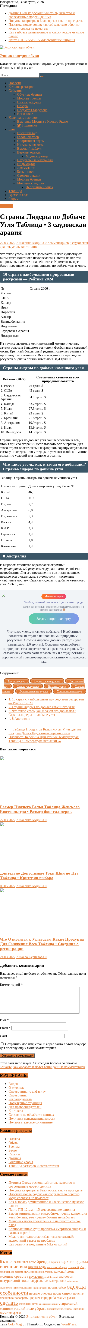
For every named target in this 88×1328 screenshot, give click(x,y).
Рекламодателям (20, 1099)
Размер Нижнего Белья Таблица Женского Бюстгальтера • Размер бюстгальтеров (40, 809)
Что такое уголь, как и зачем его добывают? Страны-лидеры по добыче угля (42, 713)
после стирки (62, 1293)
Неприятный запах (39, 187)
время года (37, 1267)
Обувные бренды (29, 94)
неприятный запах (22, 1287)
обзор (62, 1287)
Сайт (3, 1036)
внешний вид (13, 1266)
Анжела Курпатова (30, 957)
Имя (4, 1020)
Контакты (16, 1111)
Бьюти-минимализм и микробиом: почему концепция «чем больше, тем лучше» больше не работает (48, 1215)
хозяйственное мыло (59, 1308)
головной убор (76, 1267)
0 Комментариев (57, 243)
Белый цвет (25, 171)
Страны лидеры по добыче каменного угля (42, 707)
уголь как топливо (25, 246)
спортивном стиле (48, 1303)
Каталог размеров (21, 87)
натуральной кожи (14, 1281)
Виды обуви (26, 164)
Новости (15, 83)
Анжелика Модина (30, 243)
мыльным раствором (58, 1276)
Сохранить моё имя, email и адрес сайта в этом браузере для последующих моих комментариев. (43, 1046)
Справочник (18, 1095)
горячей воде (7, 1271)
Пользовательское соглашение (31, 1122)
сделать (9, 1303)
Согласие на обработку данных (31, 1114)
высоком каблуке (57, 1267)
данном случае (23, 1271)
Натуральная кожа (30, 144)
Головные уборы (21, 1162)
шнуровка (15, 1312)
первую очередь (40, 1293)
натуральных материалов (47, 1281)
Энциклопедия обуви (19, 55)
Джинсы (15, 1158)
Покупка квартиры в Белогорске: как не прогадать (45, 21)
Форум (14, 198)
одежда (76, 1286)
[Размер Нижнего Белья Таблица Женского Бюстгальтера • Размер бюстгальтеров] (41, 799)
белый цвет (21, 1261)
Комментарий (11, 984)
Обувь (13, 1142)
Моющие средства (30, 183)
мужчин (36, 1276)
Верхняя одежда (29, 152)
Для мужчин (26, 168)
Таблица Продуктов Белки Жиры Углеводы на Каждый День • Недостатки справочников (45, 731)
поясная (78, 1293)
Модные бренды (29, 179)
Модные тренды (29, 98)
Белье (13, 1150)
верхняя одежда (74, 1261)
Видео (13, 1084)
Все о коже (25, 114)
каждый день (64, 1271)
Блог (12, 129)
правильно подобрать (14, 1297)
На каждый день (29, 102)
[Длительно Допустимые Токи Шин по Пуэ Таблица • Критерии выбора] (41, 865)
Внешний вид (27, 133)
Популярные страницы (25, 1103)
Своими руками (28, 175)
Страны (14, 1154)
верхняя (55, 1261)
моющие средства (14, 1276)
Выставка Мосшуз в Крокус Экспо (42, 121)
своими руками (66, 1297)
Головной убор (28, 137)
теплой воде (24, 1308)
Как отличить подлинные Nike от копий (38, 1244)
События (15, 90)
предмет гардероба (42, 1297)
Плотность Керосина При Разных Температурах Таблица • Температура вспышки (44, 739)
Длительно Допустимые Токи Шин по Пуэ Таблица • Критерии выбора (39, 875)
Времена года (18, 195)
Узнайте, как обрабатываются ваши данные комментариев (42, 1067)
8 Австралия (19, 718)
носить (53, 1287)
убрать (40, 1308)
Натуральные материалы (35, 160)
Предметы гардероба (32, 110)
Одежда (14, 1139)
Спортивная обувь (30, 141)
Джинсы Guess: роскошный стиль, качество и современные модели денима (42, 15)
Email (5, 1028)
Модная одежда (37, 156)
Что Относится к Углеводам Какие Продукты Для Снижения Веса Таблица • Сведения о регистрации (42, 944)
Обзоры (22, 106)
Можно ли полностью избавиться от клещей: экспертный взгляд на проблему (41, 1238)
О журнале (16, 1087)
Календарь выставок (23, 117)
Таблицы (15, 191)
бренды (43, 1261)
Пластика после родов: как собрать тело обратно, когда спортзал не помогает (44, 26)
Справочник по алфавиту (27, 1091)
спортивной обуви (28, 1303)
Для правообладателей (25, 1107)
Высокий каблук (29, 148)
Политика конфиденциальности (32, 1118)
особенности (14, 1293)
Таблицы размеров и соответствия (34, 1166)
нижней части (40, 1288)
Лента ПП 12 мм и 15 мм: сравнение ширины (42, 40)
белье (32, 1261)
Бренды (14, 1146)
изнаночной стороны (42, 1272)
